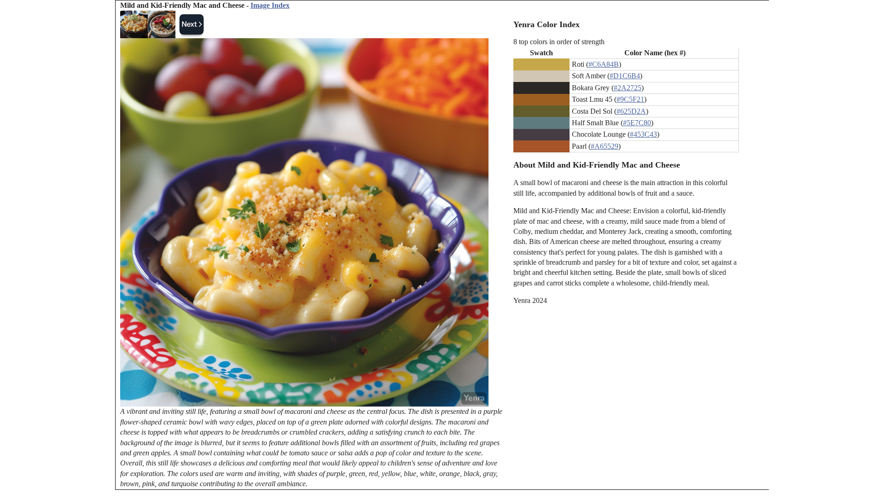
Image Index (270, 5)
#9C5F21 (630, 99)
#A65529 (604, 146)
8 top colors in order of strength (559, 42)
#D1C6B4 (625, 76)
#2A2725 (627, 88)
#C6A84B (603, 64)
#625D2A (631, 111)
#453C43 (643, 134)
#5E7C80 (637, 123)
